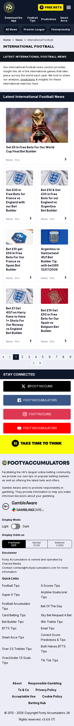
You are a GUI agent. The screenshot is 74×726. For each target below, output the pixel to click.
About (17, 683)
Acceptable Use (24, 696)
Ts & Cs (23, 690)
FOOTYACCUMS (40, 414)
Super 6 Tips (11, 594)
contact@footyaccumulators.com (34, 567)
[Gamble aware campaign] (28, 502)
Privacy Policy (46, 690)
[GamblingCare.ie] (28, 510)
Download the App (13, 19)
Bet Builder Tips (13, 621)
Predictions (48, 19)
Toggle (15, 526)
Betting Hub (37, 703)
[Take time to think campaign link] (37, 446)
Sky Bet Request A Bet (56, 615)
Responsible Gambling (44, 683)
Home (7, 40)
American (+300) (60, 544)
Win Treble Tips (52, 621)
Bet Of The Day (51, 606)
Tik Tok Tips (49, 660)
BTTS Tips (9, 628)
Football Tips (32, 19)
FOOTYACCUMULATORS (40, 400)
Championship (60, 29)
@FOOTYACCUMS (40, 386)
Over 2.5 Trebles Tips (17, 649)
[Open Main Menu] (69, 7)
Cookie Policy (52, 696)
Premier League (34, 29)
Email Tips (47, 628)
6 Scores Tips (50, 585)
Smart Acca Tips (13, 637)
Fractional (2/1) (14, 544)
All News (11, 29)
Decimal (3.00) (36, 544)
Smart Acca (64, 19)
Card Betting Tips (14, 615)
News (19, 40)
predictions (28, 79)
